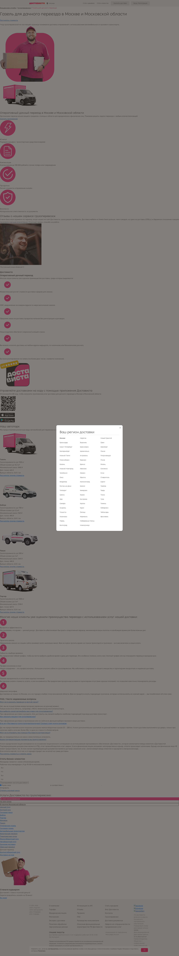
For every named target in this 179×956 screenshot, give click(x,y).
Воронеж (83, 442)
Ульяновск (63, 517)
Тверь (103, 490)
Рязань (103, 464)
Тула (102, 499)
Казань (62, 464)
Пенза (103, 451)
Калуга (82, 486)
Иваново (83, 469)
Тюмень (103, 503)
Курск (82, 508)
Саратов (83, 438)
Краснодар (64, 442)
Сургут (103, 482)
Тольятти (63, 512)
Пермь (62, 521)
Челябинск (63, 473)
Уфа (61, 499)
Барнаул (83, 460)
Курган (82, 503)
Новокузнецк (85, 525)
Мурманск (83, 517)
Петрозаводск (106, 456)
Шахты (62, 495)
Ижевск (82, 473)
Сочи (102, 473)
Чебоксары (105, 512)
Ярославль (104, 517)
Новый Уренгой (106, 438)
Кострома (83, 499)
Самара (62, 503)
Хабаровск (104, 508)
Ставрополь (105, 477)
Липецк (82, 512)
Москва (62, 438)
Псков (103, 460)
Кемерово (83, 490)
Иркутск (83, 477)
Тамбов (103, 486)
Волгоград (63, 525)
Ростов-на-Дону (65, 486)
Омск (61, 477)
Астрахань (84, 456)
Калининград (85, 482)
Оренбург (104, 447)
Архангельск (84, 451)
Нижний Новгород (66, 469)
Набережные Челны (87, 521)
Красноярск (84, 447)
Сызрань (63, 508)
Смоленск (104, 469)
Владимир (63, 482)
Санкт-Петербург (66, 447)
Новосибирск (64, 460)
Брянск (82, 464)
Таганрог (63, 490)
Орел (102, 442)
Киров (82, 495)
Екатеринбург (65, 451)
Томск (103, 495)
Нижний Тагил (65, 456)
